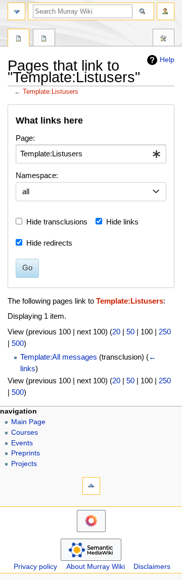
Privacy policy (35, 566)
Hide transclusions (56, 221)
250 (165, 331)
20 (116, 331)
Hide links (122, 221)
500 (18, 343)
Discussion (43, 38)
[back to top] (91, 486)
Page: (25, 138)
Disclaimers (151, 566)
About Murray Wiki (95, 566)
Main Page (28, 422)
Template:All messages (58, 357)
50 (130, 331)
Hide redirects (49, 243)
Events (22, 443)
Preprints (25, 453)
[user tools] (165, 11)
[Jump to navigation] (16, 11)
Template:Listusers (50, 91)
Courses (24, 432)
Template (18, 38)
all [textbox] (25, 191)
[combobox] (91, 153)
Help (167, 59)
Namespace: (37, 175)
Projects (24, 464)
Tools (163, 38)
